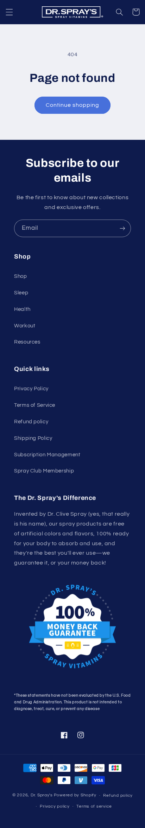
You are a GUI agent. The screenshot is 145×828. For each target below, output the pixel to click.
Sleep (21, 292)
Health (22, 309)
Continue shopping (73, 105)
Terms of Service (34, 405)
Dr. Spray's (42, 795)
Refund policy (31, 421)
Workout (24, 325)
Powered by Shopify (75, 795)
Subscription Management (47, 454)
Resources (27, 342)
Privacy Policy (31, 388)
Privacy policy (54, 806)
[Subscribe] (122, 228)
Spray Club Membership (44, 471)
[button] (9, 12)
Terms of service (94, 806)
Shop (20, 276)
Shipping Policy (33, 438)
